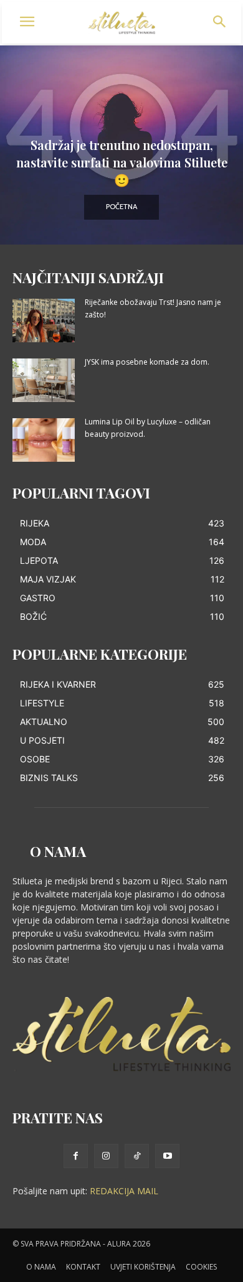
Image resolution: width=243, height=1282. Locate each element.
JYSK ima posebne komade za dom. (147, 362)
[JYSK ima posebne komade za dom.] (43, 380)
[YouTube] (167, 1156)
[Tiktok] (137, 1156)
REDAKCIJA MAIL (124, 1191)
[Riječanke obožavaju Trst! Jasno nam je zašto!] (43, 320)
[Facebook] (76, 1156)
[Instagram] (106, 1156)
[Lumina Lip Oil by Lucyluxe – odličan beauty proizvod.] (43, 440)
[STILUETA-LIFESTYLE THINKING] (121, 23)
